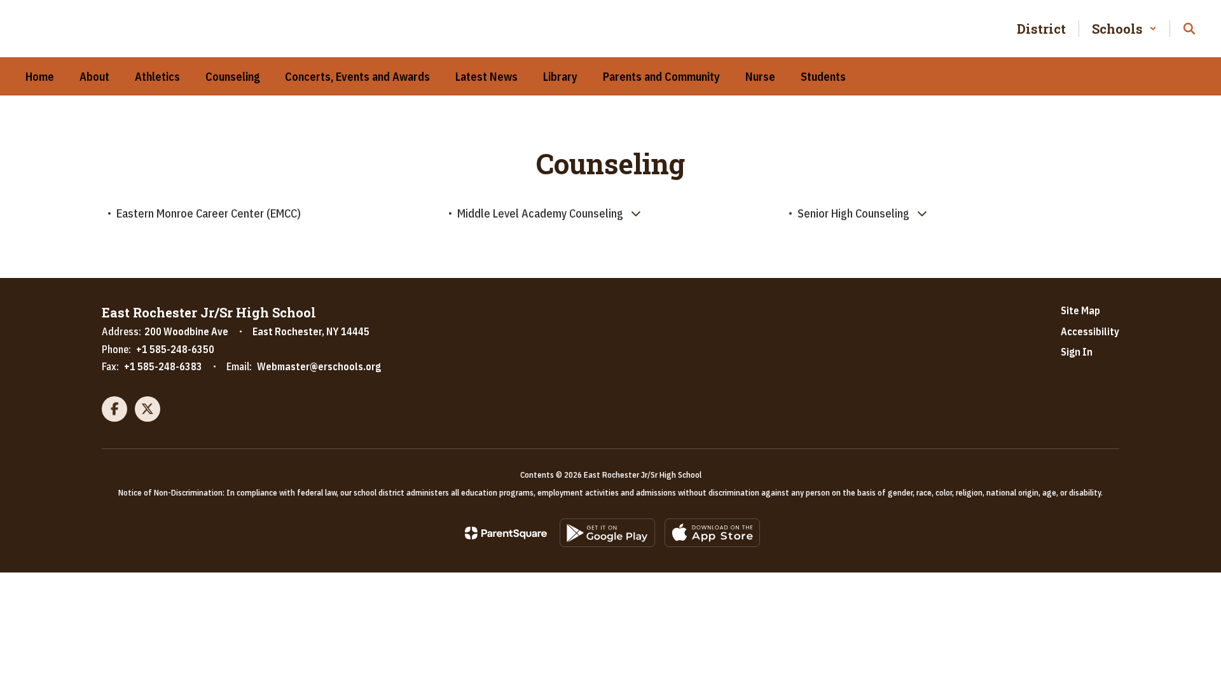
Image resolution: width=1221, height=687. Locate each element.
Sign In (1077, 351)
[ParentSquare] (506, 533)
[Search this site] (1189, 28)
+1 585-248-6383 (163, 366)
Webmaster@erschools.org (319, 366)
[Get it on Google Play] (607, 532)
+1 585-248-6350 (175, 349)
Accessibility (1090, 331)
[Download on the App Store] (712, 532)
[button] (1124, 28)
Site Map (1080, 310)
